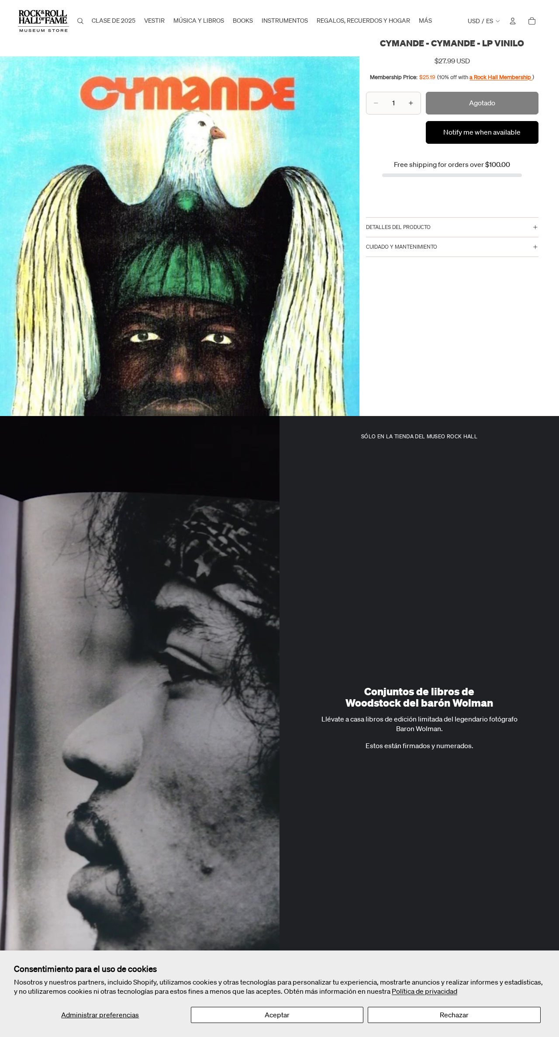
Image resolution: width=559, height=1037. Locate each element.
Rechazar (454, 1014)
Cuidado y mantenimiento (401, 246)
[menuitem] (425, 21)
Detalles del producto (398, 227)
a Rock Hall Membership (500, 76)
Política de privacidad (424, 991)
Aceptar (277, 1014)
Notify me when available (482, 132)
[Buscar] (80, 21)
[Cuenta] (512, 21)
